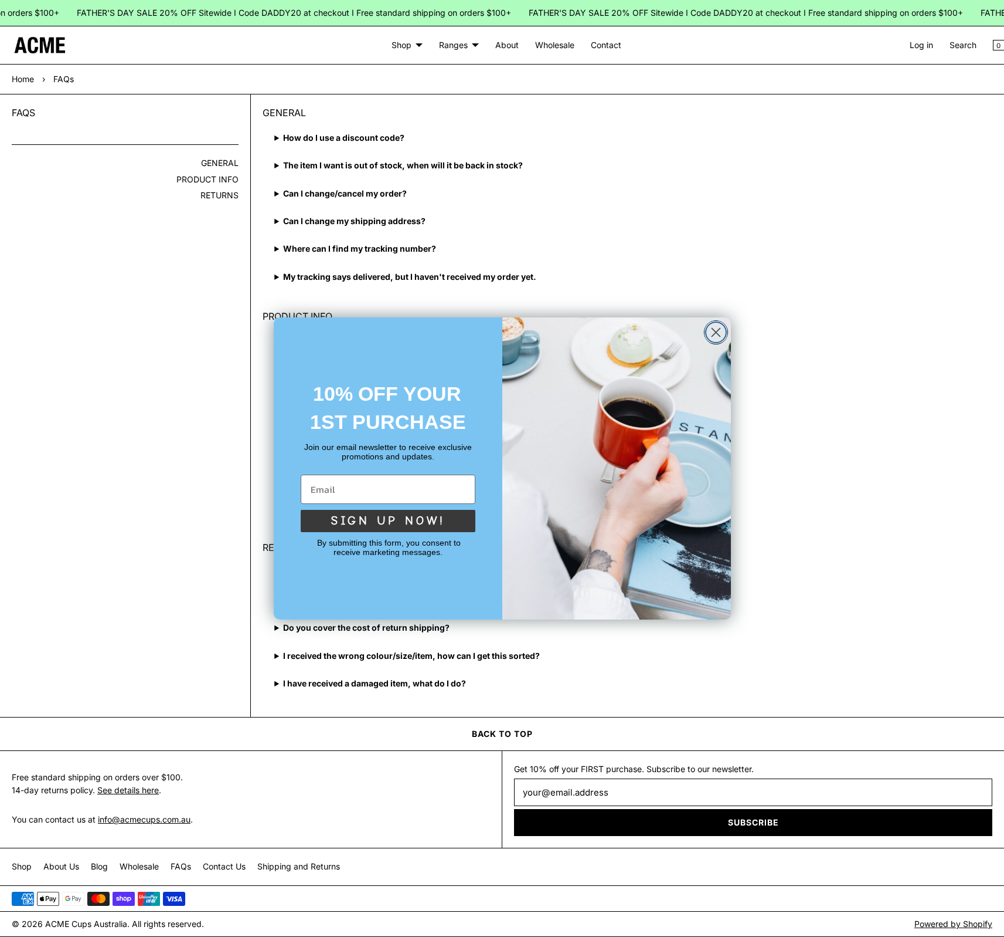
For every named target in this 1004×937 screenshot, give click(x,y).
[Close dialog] (716, 332)
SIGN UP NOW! (388, 520)
